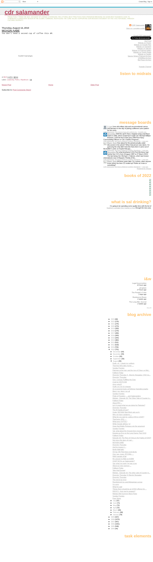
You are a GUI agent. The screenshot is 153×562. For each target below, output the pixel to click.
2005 (113, 526)
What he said (117, 487)
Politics (17, 80)
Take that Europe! (119, 470)
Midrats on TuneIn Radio (142, 52)
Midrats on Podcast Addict (141, 50)
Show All (149, 308)
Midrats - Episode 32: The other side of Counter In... (131, 473)
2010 (113, 349)
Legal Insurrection (139, 283)
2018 (113, 331)
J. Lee (109, 126)
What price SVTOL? (120, 421)
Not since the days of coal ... (123, 440)
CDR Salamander (27, 12)
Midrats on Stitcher (144, 48)
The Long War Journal (137, 302)
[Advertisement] (137, 226)
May (115, 505)
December (117, 352)
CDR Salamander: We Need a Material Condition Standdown (122, 141)
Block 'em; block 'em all (121, 391)
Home (50, 85)
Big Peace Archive (144, 60)
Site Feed (147, 41)
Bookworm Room (139, 297)
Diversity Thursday (119, 377)
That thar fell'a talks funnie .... (123, 366)
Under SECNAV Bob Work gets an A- (126, 412)
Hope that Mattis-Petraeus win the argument (129, 426)
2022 (113, 321)
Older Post (95, 85)
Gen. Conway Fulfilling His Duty (124, 380)
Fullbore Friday (118, 373)
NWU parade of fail (119, 456)
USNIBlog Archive (144, 58)
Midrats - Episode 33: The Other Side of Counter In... (132, 398)
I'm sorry (116, 484)
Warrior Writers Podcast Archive (139, 56)
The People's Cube (139, 292)
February (116, 512)
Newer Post (6, 85)
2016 (113, 335)
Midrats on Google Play (142, 45)
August (116, 361)
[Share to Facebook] (15, 77)
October (116, 356)
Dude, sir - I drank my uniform (123, 363)
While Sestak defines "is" (122, 424)
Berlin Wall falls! (118, 449)
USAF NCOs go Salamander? (124, 461)
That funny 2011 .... (119, 419)
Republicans (25, 80)
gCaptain (142, 288)
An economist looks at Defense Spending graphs (130, 389)
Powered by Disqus (144, 169)
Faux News (117, 498)
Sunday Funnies (118, 368)
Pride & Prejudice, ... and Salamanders (127, 396)
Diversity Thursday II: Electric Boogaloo (127, 475)
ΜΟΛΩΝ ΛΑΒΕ (11, 30)
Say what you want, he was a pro (125, 463)
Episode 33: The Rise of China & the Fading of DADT (132, 438)
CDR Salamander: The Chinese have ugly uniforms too (120, 132)
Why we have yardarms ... (122, 415)
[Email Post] (30, 80)
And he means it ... (119, 447)
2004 (113, 529)
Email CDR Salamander (142, 35)
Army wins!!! (117, 384)
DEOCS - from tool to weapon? (124, 491)
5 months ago (142, 132)
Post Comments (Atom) (22, 90)
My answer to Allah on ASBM (123, 459)
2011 (113, 347)
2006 (113, 524)
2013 (113, 342)
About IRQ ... (117, 403)
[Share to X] (13, 77)
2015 (113, 338)
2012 (113, 345)
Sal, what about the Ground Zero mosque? (128, 431)
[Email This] (8, 77)
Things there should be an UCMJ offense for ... (130, 489)
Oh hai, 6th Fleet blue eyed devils (125, 452)
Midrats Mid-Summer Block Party (125, 494)
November (117, 354)
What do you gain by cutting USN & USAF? (128, 417)
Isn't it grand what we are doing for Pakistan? (129, 405)
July (114, 501)
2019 (113, 328)
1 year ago (145, 141)
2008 (113, 519)
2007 (113, 522)
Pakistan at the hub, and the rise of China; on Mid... (131, 370)
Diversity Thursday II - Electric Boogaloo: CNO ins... (132, 375)
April (115, 508)
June (115, 503)
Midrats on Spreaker (143, 47)
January (116, 515)
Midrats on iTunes (144, 43)
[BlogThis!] (11, 77)
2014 (113, 340)
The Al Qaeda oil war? (121, 410)
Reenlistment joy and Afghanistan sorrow (127, 482)
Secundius (111, 134)
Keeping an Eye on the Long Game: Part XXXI (129, 433)
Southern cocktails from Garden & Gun (121, 208)
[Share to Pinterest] (17, 77)
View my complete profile (135, 28)
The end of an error (119, 480)
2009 (113, 517)
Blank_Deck (112, 143)
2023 (113, 319)
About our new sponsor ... (122, 466)
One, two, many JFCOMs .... (123, 454)
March (115, 510)
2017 (113, 333)
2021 (113, 324)
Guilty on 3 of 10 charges (122, 387)
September (117, 359)
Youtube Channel (145, 67)
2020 (113, 326)
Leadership (10, 80)
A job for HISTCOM (120, 382)
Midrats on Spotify (144, 54)
